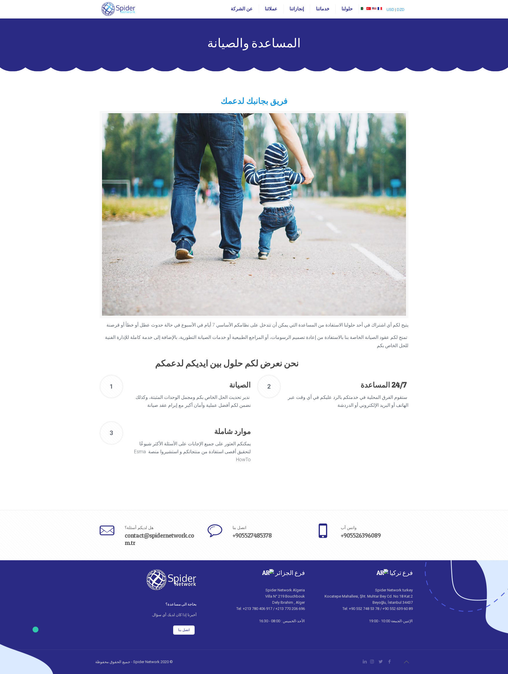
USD (390, 9)
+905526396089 (361, 535)
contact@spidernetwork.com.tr (159, 539)
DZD (401, 9)
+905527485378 (252, 535)
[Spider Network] (118, 9)
